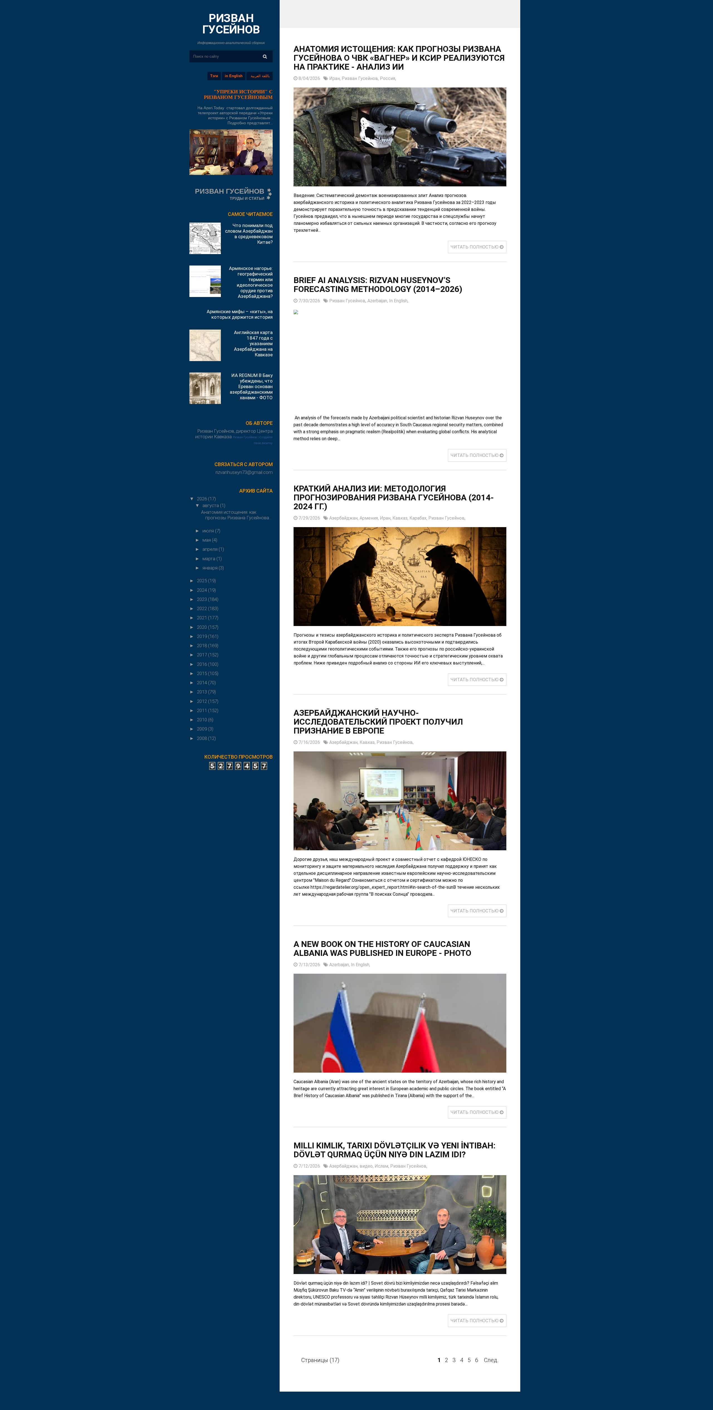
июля (208, 531)
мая (207, 540)
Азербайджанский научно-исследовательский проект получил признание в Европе (378, 722)
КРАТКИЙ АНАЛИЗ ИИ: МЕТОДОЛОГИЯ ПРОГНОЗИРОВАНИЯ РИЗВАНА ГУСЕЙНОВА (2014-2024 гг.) (394, 497)
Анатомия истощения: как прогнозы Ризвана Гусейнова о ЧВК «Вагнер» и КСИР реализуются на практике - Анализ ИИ (399, 58)
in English (234, 76)
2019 (202, 636)
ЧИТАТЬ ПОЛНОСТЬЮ (475, 247)
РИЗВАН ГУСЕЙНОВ (231, 23)
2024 (202, 590)
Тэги (214, 76)
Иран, (335, 78)
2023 (202, 599)
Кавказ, (400, 518)
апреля (210, 549)
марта (209, 558)
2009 (202, 729)
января (210, 568)
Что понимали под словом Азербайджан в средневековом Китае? (249, 234)
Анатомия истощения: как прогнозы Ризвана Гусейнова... (236, 514)
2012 (202, 701)
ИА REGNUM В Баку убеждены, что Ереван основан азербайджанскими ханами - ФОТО (251, 386)
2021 (202, 617)
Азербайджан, (344, 518)
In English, (398, 300)
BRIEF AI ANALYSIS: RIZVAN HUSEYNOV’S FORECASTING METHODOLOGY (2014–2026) (378, 284)
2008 (202, 738)
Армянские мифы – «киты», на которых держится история (240, 314)
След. (491, 1360)
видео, (367, 1166)
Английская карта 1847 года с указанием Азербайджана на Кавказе (253, 343)
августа (211, 505)
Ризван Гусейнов (245, 437)
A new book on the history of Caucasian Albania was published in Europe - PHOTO (382, 948)
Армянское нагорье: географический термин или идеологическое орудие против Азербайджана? (251, 282)
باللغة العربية (260, 76)
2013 (202, 692)
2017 (202, 654)
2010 (202, 719)
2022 (202, 608)
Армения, (370, 518)
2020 (202, 627)
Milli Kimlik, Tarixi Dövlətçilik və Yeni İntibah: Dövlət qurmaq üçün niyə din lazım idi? (394, 1150)
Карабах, (418, 518)
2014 (202, 682)
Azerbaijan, (378, 300)
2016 (202, 664)
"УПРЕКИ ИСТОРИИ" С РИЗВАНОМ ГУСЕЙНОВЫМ (238, 94)
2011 (202, 710)
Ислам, (382, 1166)
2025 (202, 580)
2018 (202, 645)
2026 (202, 498)
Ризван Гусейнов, (361, 78)
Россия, (388, 78)
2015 (202, 673)
